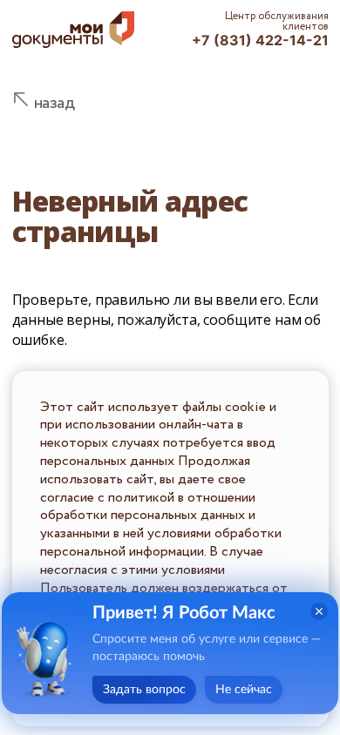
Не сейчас (243, 690)
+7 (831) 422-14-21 (260, 40)
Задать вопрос (144, 690)
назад (54, 103)
